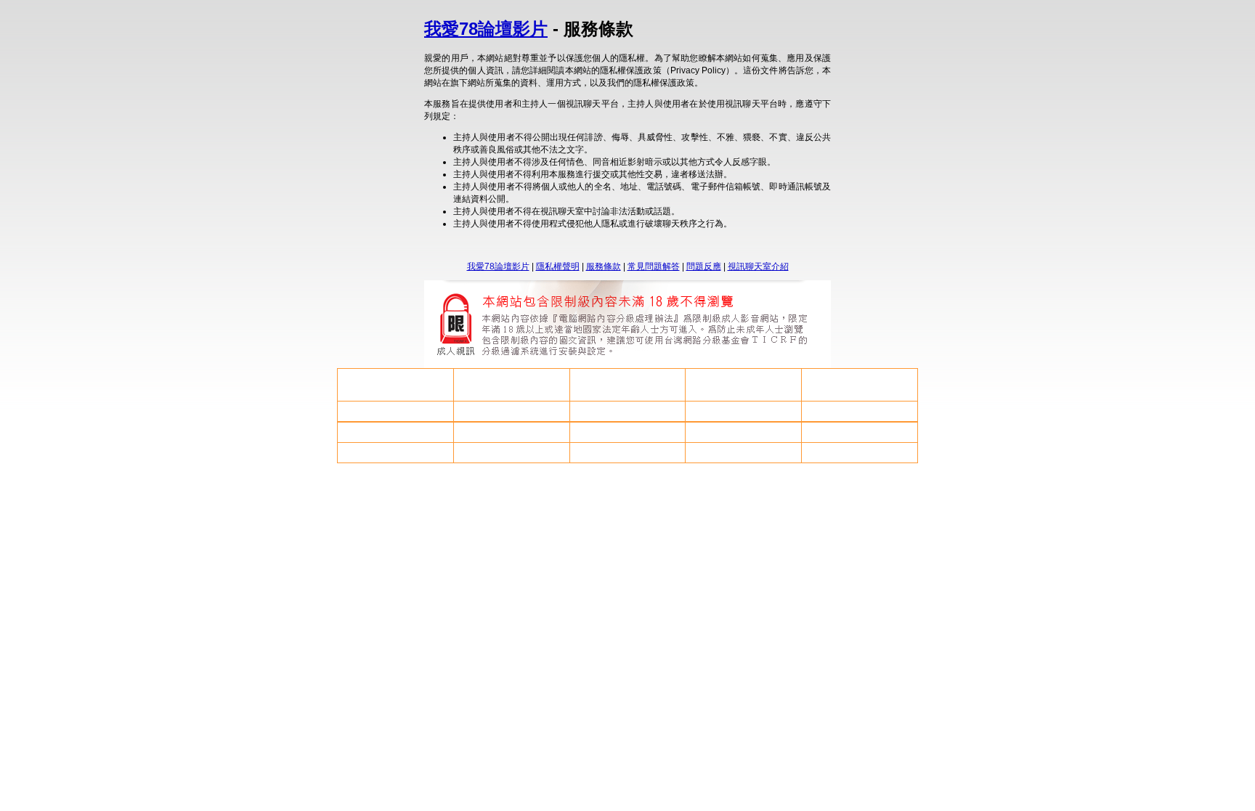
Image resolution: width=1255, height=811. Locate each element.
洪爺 (511, 452)
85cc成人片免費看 (743, 411)
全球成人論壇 (511, 432)
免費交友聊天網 (627, 452)
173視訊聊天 (743, 432)
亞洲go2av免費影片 (743, 452)
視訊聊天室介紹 (758, 266)
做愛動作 (627, 385)
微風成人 (859, 411)
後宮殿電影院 (627, 432)
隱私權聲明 (558, 266)
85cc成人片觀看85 (395, 432)
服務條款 (603, 266)
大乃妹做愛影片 (395, 411)
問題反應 (703, 266)
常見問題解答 (654, 266)
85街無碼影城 (511, 411)
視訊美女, (627, 411)
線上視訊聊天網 (395, 452)
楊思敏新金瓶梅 (859, 452)
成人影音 (859, 432)
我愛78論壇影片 (486, 28)
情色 (511, 385)
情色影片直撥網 (395, 385)
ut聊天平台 (744, 385)
